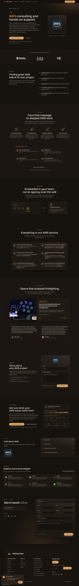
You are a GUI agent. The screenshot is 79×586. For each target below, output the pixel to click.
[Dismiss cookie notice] (22, 576)
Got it (20, 582)
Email (44, 366)
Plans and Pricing (10, 571)
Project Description (47, 372)
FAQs (8, 573)
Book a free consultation (16, 38)
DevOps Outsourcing (38, 567)
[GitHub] (12, 516)
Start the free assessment (17, 424)
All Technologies (14, 8)
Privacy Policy (12, 579)
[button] (58, 440)
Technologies (23, 565)
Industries (9, 569)
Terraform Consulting (38, 565)
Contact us (28, 38)
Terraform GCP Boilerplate (39, 575)
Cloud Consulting (37, 571)
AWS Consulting (37, 569)
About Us (9, 560)
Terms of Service (28, 581)
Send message (68, 534)
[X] (5, 516)
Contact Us (55, 562)
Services (15, 1)
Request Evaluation (62, 385)
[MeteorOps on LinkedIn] (62, 574)
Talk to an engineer (69, 1)
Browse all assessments (31, 424)
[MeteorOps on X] (53, 574)
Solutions (9, 567)
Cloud (11, 12)
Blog (21, 560)
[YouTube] (8, 516)
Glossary (22, 567)
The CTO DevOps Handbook (39, 573)
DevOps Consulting (37, 560)
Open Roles (9, 562)
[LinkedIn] (15, 516)
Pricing (34, 1)
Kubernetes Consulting (38, 562)
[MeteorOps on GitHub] (59, 574)
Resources (28, 1)
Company (22, 1)
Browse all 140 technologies (69, 471)
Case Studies (23, 562)
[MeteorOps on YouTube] (56, 574)
